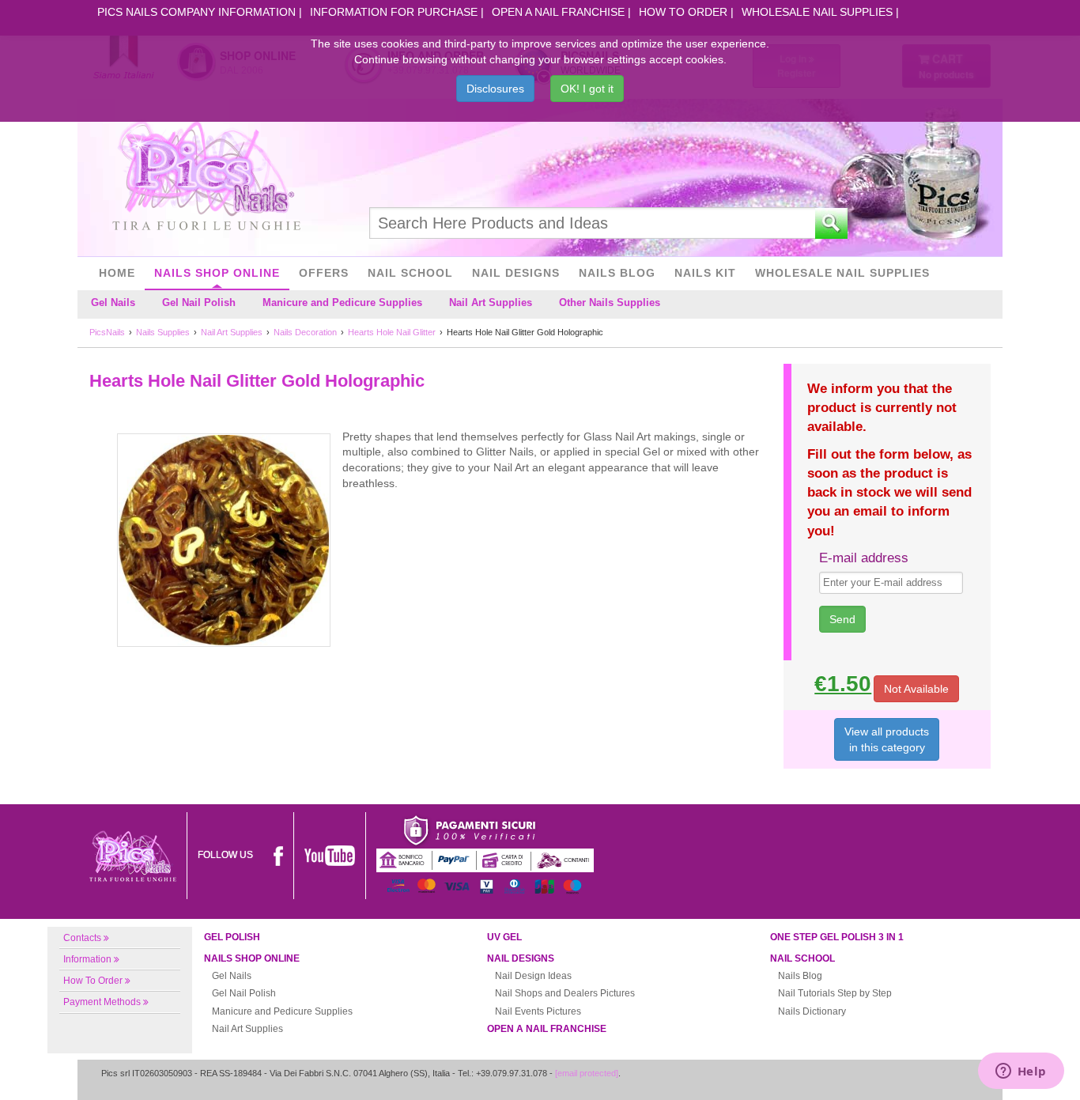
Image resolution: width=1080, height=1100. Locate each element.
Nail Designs (516, 272)
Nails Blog (617, 272)
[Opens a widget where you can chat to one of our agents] (1020, 1072)
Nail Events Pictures (538, 1011)
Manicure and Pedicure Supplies (342, 302)
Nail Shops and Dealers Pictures (565, 993)
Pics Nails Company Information (196, 12)
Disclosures (495, 88)
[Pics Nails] (206, 177)
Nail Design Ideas (533, 975)
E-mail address (863, 557)
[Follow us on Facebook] (278, 854)
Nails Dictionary (812, 1011)
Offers (324, 272)
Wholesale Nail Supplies (817, 12)
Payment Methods (102, 1001)
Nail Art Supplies (490, 302)
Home (117, 272)
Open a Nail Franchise (558, 12)
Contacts (82, 937)
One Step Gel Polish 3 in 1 (837, 937)
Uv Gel (504, 937)
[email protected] (586, 1073)
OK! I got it (587, 88)
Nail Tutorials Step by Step (835, 993)
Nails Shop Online (217, 272)
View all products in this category (886, 739)
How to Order (683, 12)
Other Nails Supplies (609, 302)
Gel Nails (113, 302)
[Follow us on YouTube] (329, 854)
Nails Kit (705, 272)
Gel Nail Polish (199, 302)
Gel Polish (232, 937)
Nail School (410, 272)
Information (87, 959)
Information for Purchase (394, 12)
